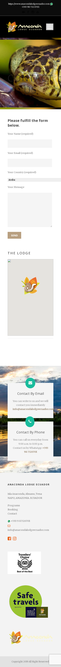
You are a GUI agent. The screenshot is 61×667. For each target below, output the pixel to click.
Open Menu (49, 26)
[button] (30, 285)
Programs (14, 505)
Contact (12, 513)
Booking (13, 509)
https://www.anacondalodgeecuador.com (29, 4)
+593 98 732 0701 (30, 7)
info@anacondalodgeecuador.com (33, 409)
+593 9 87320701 (20, 520)
